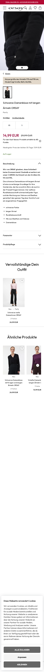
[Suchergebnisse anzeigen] (25, 7)
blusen (7, 73)
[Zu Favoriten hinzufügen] (22, 280)
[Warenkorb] (40, 7)
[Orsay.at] (16, 8)
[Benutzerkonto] (30, 7)
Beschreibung (8, 163)
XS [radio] (9, 125)
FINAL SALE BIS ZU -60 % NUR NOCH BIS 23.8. (22, 2)
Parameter (7, 235)
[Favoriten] (35, 7)
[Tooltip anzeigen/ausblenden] (40, 141)
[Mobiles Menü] (4, 8)
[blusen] (3, 73)
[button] (22, 67)
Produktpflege (9, 244)
